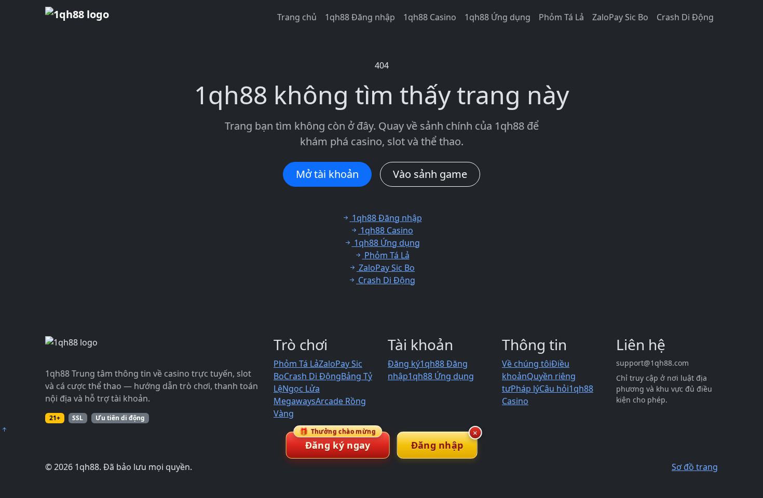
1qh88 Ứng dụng (497, 17)
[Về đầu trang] (4, 429)
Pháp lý (525, 388)
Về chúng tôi (526, 363)
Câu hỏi (554, 388)
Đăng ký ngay (337, 441)
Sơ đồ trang (695, 467)
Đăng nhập (437, 445)
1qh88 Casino (429, 17)
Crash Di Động (685, 17)
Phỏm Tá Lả (561, 17)
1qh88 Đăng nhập (360, 17)
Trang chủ (297, 17)
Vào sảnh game (430, 174)
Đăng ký (404, 363)
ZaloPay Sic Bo (620, 17)
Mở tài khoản (327, 174)
